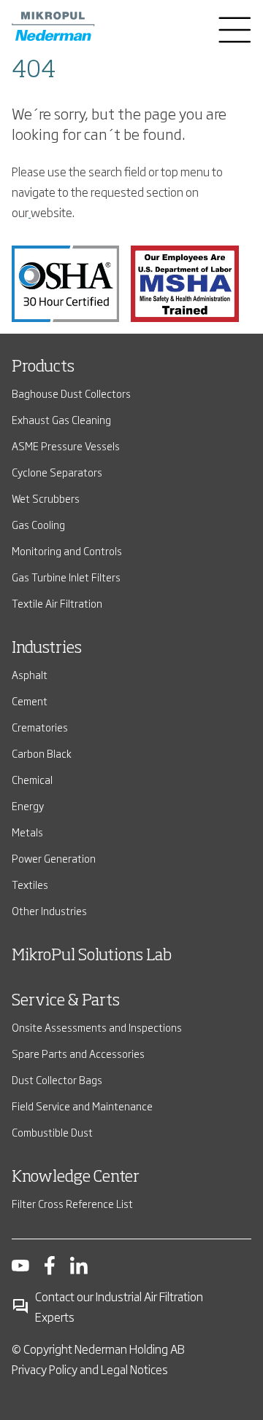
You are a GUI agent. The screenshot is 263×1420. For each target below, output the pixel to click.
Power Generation (54, 858)
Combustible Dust (52, 1131)
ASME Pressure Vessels (66, 445)
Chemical (32, 779)
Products (43, 367)
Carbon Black (42, 753)
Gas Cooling (38, 524)
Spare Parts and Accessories (78, 1053)
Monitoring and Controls (67, 550)
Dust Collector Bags (57, 1079)
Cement (29, 700)
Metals (27, 831)
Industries (47, 648)
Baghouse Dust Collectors (71, 393)
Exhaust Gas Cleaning (61, 419)
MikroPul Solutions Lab (92, 956)
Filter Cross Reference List (72, 1203)
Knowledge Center (76, 1177)
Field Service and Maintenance (82, 1105)
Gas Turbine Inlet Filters (66, 576)
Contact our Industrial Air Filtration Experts (119, 1306)
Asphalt (29, 674)
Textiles (30, 884)
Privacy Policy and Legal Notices (90, 1369)
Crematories (40, 726)
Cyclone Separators (57, 471)
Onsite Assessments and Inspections (97, 1027)
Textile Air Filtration (57, 603)
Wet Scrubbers (46, 498)
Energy (28, 805)
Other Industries (49, 910)
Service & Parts (66, 1001)
